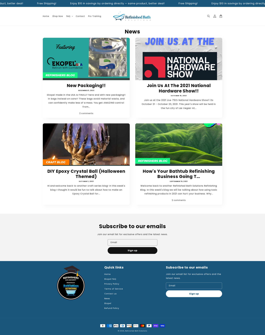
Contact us (110, 293)
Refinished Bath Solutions (136, 331)
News (107, 298)
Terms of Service (113, 288)
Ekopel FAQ (110, 279)
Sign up (132, 250)
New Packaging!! (86, 85)
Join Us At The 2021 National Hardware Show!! (179, 88)
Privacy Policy (111, 283)
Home (107, 274)
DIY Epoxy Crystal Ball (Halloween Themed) (86, 174)
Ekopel (107, 303)
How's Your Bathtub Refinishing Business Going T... (179, 174)
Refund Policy (111, 308)
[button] (209, 16)
